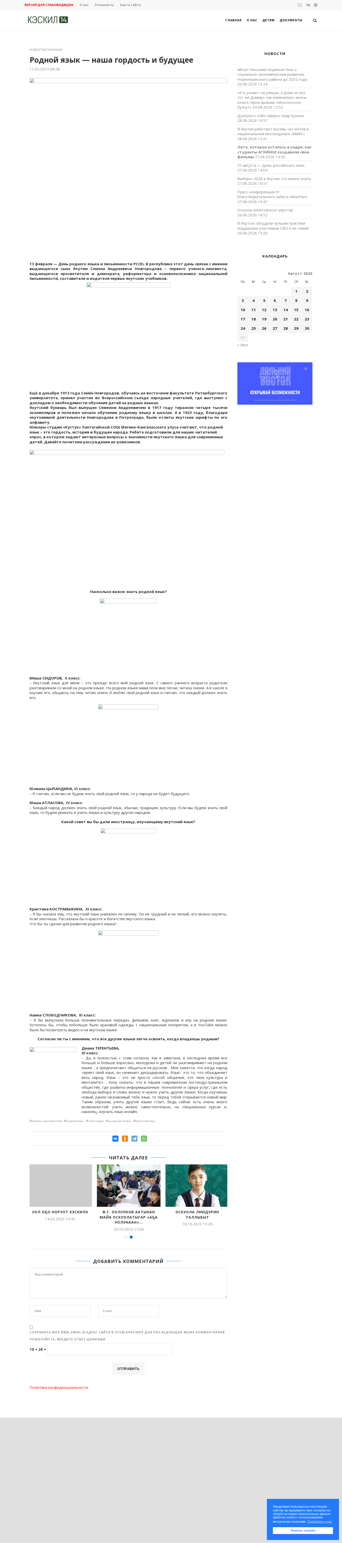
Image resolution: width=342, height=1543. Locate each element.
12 (264, 309)
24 (243, 328)
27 (275, 328)
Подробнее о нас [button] (319, 1521)
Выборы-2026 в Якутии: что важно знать (274, 178)
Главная (233, 20)
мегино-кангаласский (47, 1121)
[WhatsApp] (144, 1139)
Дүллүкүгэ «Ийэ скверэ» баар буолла (270, 115)
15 (296, 309)
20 (275, 318)
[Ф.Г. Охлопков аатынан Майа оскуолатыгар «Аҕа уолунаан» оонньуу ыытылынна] (128, 1185)
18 (253, 318)
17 (243, 318)
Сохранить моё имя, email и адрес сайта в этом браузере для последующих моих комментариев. (128, 1332)
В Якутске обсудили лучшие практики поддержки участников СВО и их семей (272, 226)
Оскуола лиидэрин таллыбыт (197, 1215)
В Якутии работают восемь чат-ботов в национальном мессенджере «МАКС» (273, 131)
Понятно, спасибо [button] (303, 1530)
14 (285, 309)
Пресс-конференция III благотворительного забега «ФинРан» (272, 194)
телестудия (96, 1121)
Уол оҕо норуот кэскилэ (60, 1212)
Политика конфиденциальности (59, 1387)
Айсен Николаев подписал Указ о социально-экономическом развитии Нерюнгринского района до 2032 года (272, 74)
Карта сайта (130, 5)
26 (264, 328)
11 (253, 309)
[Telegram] (134, 1139)
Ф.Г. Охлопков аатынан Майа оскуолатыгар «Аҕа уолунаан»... (129, 1217)
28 (285, 328)
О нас (84, 5)
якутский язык (145, 1121)
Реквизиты (104, 5)
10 (243, 309)
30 (307, 328)
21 (285, 318)
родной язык (75, 1121)
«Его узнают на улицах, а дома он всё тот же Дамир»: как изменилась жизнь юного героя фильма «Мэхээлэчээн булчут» (272, 100)
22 (296, 318)
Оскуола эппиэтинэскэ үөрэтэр (265, 209)
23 (307, 318)
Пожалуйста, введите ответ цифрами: (68, 1339)
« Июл (242, 344)
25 (253, 328)
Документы (291, 20)
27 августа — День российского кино (270, 165)
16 (307, 309)
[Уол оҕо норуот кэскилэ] (60, 1185)
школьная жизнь (119, 1121)
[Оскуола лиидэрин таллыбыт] (197, 1185)
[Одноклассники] (125, 1139)
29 (296, 328)
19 (264, 318)
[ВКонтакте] (115, 1139)
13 (275, 309)
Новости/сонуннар (46, 50)
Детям (268, 20)
